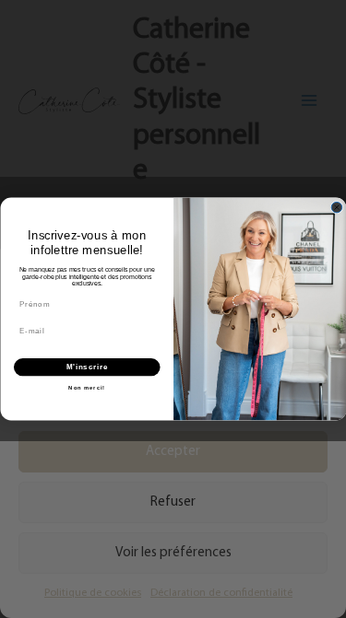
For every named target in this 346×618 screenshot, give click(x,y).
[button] (318, 264)
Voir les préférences (173, 553)
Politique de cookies (92, 593)
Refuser (173, 502)
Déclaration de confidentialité (221, 593)
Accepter (173, 452)
